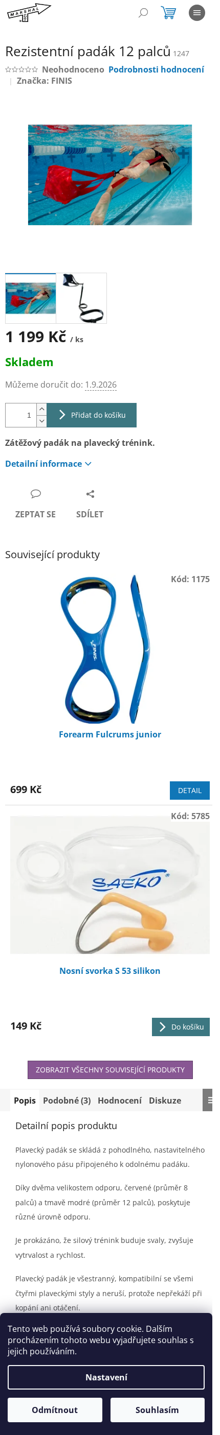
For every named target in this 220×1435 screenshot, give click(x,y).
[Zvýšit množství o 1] (41, 409)
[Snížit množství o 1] (41, 421)
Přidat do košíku (98, 415)
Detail (190, 790)
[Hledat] (143, 13)
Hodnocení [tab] (120, 1100)
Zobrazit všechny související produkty (110, 1069)
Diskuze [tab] (165, 1100)
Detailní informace (43, 463)
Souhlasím (157, 1410)
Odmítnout (55, 1410)
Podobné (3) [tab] (67, 1100)
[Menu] (197, 13)
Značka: (44, 80)
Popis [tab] (25, 1100)
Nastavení (106, 1377)
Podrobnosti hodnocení (156, 69)
